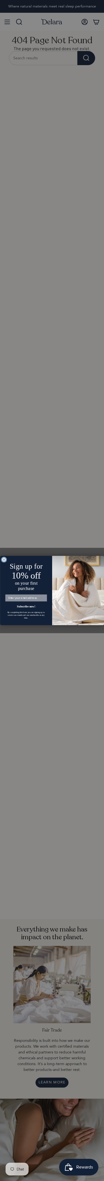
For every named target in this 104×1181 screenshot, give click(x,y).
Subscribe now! (26, 606)
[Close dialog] (3, 559)
